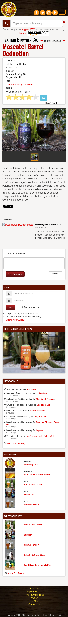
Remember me (31, 307)
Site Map (34, 601)
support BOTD (28, 29)
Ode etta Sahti (43, 404)
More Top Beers (16, 573)
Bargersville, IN (13, 77)
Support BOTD (34, 591)
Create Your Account (16, 319)
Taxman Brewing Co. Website (20, 84)
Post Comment (15, 274)
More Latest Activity (15, 443)
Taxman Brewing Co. (20, 39)
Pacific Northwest (38, 410)
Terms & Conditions (34, 594)
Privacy (34, 597)
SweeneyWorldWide (45, 224)
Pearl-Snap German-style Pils (37, 565)
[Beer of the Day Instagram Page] (49, 13)
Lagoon (39, 430)
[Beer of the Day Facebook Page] (36, 13)
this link (22, 32)
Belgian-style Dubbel (16, 63)
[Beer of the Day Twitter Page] (42, 13)
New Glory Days (31, 464)
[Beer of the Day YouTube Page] (55, 13)
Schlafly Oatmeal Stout (34, 554)
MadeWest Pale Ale (45, 398)
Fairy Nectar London (33, 484)
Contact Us (34, 604)
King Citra (42, 393)
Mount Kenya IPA (31, 504)
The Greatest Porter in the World (40, 436)
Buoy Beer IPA (40, 416)
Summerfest (29, 494)
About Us (34, 588)
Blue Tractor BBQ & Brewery (37, 474)
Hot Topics (31, 389)
